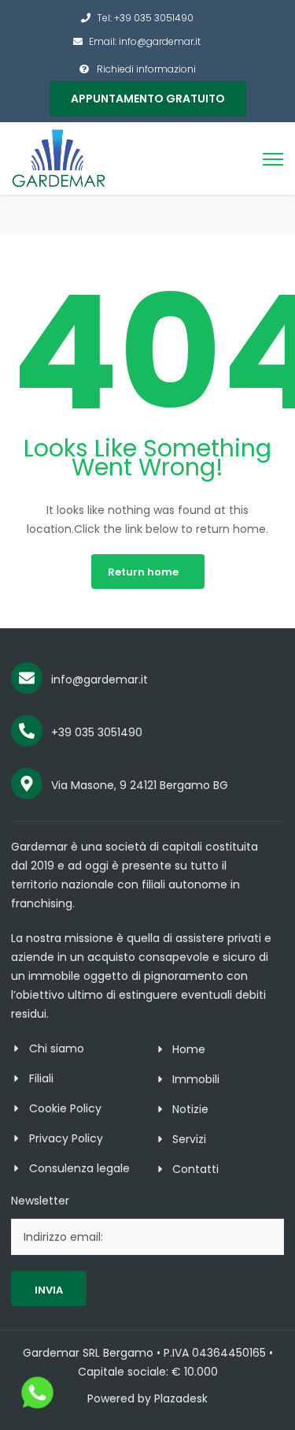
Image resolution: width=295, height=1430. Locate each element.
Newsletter (40, 1200)
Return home (143, 571)
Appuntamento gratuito (148, 98)
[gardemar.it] (59, 158)
